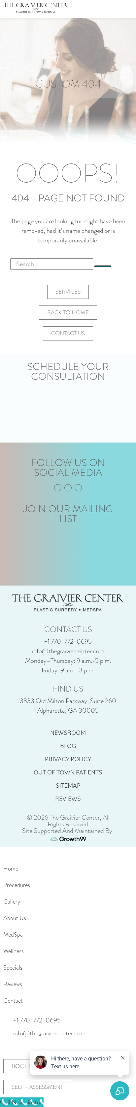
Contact (13, 1000)
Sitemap (68, 785)
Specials (12, 967)
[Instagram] (68, 487)
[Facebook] (57, 487)
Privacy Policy (68, 759)
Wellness (13, 951)
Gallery (11, 901)
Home (10, 868)
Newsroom (68, 732)
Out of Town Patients (68, 772)
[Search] (102, 266)
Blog (68, 745)
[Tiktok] (78, 487)
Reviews (68, 798)
